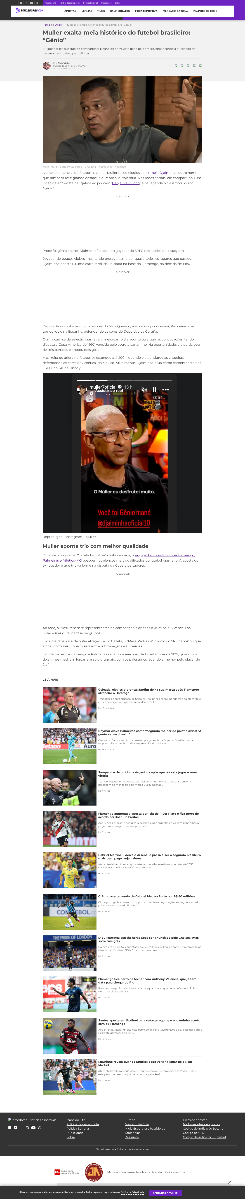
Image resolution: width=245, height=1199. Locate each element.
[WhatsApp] (39, 1128)
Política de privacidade (70, 3)
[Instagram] (26, 2)
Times (101, 11)
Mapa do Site (50, 3)
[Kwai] (37, 2)
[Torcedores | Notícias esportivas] (29, 11)
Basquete (132, 1137)
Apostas (70, 11)
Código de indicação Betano (203, 1128)
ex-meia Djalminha (161, 173)
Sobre (117, 3)
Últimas (86, 11)
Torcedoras (132, 1133)
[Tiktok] (21, 1129)
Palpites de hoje (205, 11)
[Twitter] (21, 2)
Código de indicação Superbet (204, 1137)
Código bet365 (193, 1133)
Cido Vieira (64, 63)
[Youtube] (31, 2)
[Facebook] (17, 2)
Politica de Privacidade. (132, 1192)
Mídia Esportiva (146, 11)
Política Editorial (90, 3)
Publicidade (106, 3)
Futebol (57, 24)
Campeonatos (120, 11)
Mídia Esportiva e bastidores (145, 1128)
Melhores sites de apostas (201, 1124)
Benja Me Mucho (126, 183)
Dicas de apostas (195, 1120)
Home (46, 24)
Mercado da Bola (175, 11)
